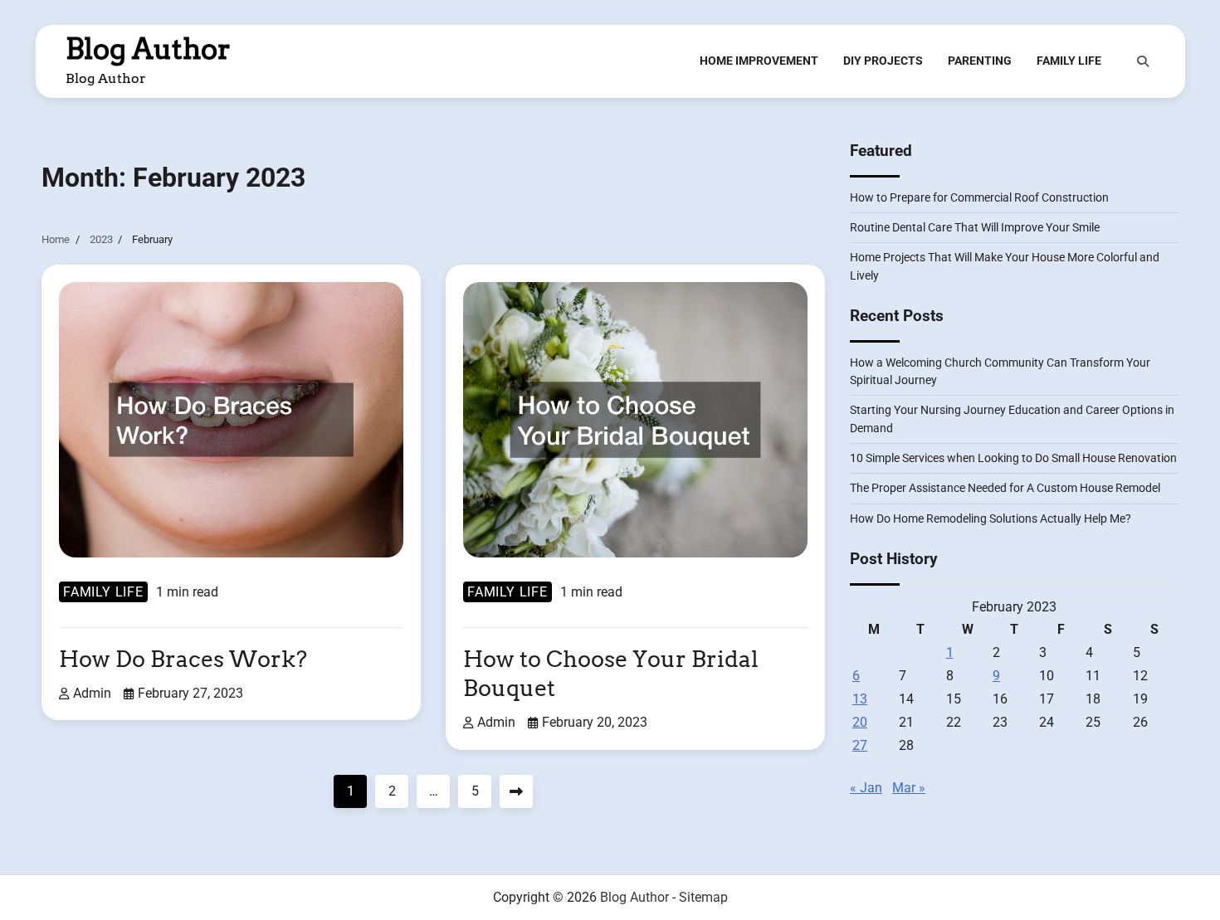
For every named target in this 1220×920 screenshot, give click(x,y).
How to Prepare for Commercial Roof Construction (979, 197)
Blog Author (148, 49)
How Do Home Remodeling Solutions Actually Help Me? (990, 518)
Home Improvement (759, 60)
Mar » (908, 788)
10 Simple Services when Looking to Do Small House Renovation (1013, 458)
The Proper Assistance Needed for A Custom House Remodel (1005, 487)
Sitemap (703, 897)
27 (859, 745)
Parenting (980, 60)
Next (516, 791)
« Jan (866, 788)
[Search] (1142, 61)
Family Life (1069, 60)
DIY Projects (883, 60)
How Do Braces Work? (183, 659)
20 (859, 722)
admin (92, 693)
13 (859, 699)
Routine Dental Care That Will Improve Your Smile (975, 227)
